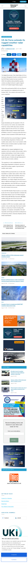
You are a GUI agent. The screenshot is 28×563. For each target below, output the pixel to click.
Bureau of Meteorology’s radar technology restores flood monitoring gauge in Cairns (12, 280)
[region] (14, 549)
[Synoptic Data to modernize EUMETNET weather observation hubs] (14, 293)
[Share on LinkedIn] (9, 54)
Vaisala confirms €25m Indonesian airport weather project (12, 256)
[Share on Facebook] (14, 54)
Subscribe (23, 1)
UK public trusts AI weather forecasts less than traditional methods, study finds (17, 373)
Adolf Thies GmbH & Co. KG (14, 483)
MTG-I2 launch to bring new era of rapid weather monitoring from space (18, 389)
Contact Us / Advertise (6, 498)
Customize (14, 559)
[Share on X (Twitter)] (19, 54)
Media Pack (4, 504)
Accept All (14, 554)
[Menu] (2, 5)
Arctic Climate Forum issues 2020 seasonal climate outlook (8, 226)
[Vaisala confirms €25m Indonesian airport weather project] (14, 244)
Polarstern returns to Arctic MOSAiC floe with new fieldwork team (20, 226)
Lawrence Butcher (10, 48)
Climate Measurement (6, 36)
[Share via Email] (24, 54)
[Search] (25, 5)
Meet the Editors (5, 501)
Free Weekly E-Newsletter (7, 506)
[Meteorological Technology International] (14, 5)
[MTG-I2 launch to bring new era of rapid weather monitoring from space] (5, 389)
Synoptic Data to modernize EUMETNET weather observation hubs (12, 305)
